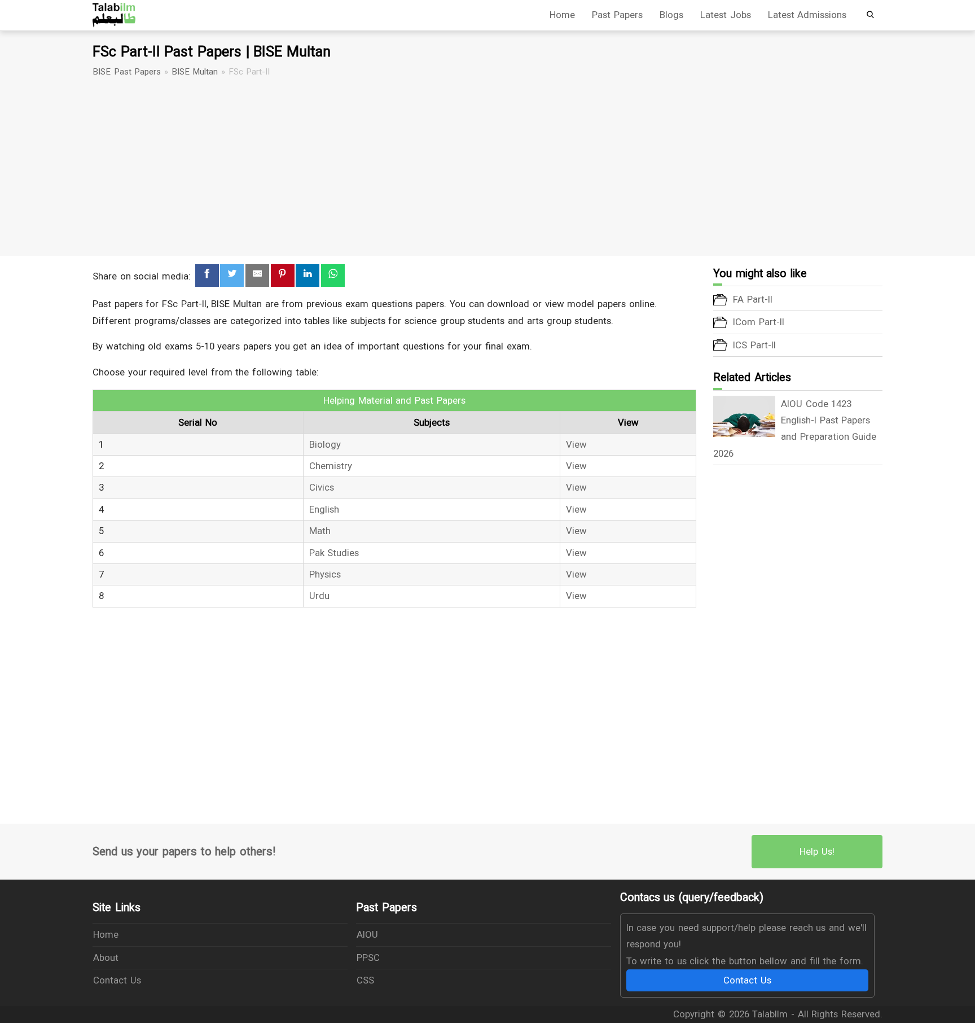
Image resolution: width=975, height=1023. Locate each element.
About (105, 957)
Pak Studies (334, 552)
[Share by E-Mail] (257, 275)
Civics (321, 487)
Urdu (319, 595)
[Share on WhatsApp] (333, 275)
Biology (325, 444)
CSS (365, 980)
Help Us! (817, 851)
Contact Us (117, 980)
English (324, 509)
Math (320, 530)
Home (562, 14)
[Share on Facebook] (207, 275)
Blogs (671, 14)
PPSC (368, 957)
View (576, 444)
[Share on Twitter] (232, 275)
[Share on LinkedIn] (307, 275)
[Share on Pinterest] (283, 275)
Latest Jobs (725, 14)
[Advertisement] (487, 167)
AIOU (367, 934)
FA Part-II (752, 299)
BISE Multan (195, 72)
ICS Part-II (754, 345)
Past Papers (617, 14)
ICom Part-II (758, 321)
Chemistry (330, 465)
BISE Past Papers (127, 72)
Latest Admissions (807, 14)
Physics (325, 574)
